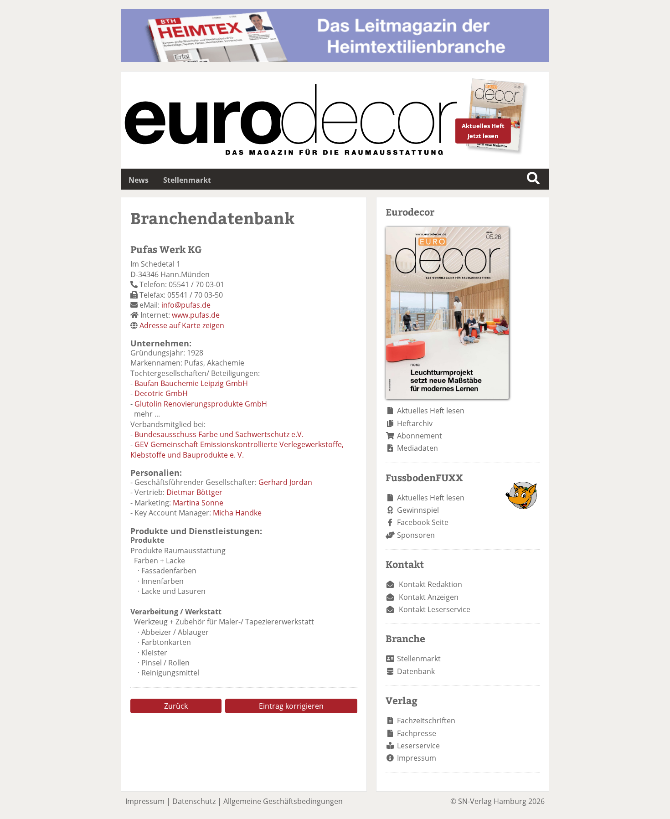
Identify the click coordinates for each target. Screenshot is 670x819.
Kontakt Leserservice (434, 609)
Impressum (416, 758)
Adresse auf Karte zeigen (181, 325)
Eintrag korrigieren (291, 706)
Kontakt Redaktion (430, 584)
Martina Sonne (198, 503)
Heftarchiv (415, 423)
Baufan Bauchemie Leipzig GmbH (191, 383)
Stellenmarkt (187, 180)
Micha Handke (237, 513)
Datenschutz (194, 801)
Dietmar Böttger (194, 492)
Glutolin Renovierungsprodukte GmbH (200, 404)
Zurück (176, 706)
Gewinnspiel (418, 510)
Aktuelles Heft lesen (430, 411)
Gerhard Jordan (285, 482)
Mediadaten (417, 448)
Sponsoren (416, 535)
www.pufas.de (196, 315)
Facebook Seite (422, 522)
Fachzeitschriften (426, 721)
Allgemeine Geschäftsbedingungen (283, 801)
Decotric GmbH (161, 393)
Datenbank (416, 671)
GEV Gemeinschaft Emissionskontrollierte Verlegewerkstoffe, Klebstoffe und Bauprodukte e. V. (237, 449)
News (139, 180)
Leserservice (418, 746)
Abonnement (419, 436)
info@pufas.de (186, 305)
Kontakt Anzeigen (429, 597)
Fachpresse (416, 733)
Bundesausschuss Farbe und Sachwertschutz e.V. (219, 434)
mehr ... (147, 414)
